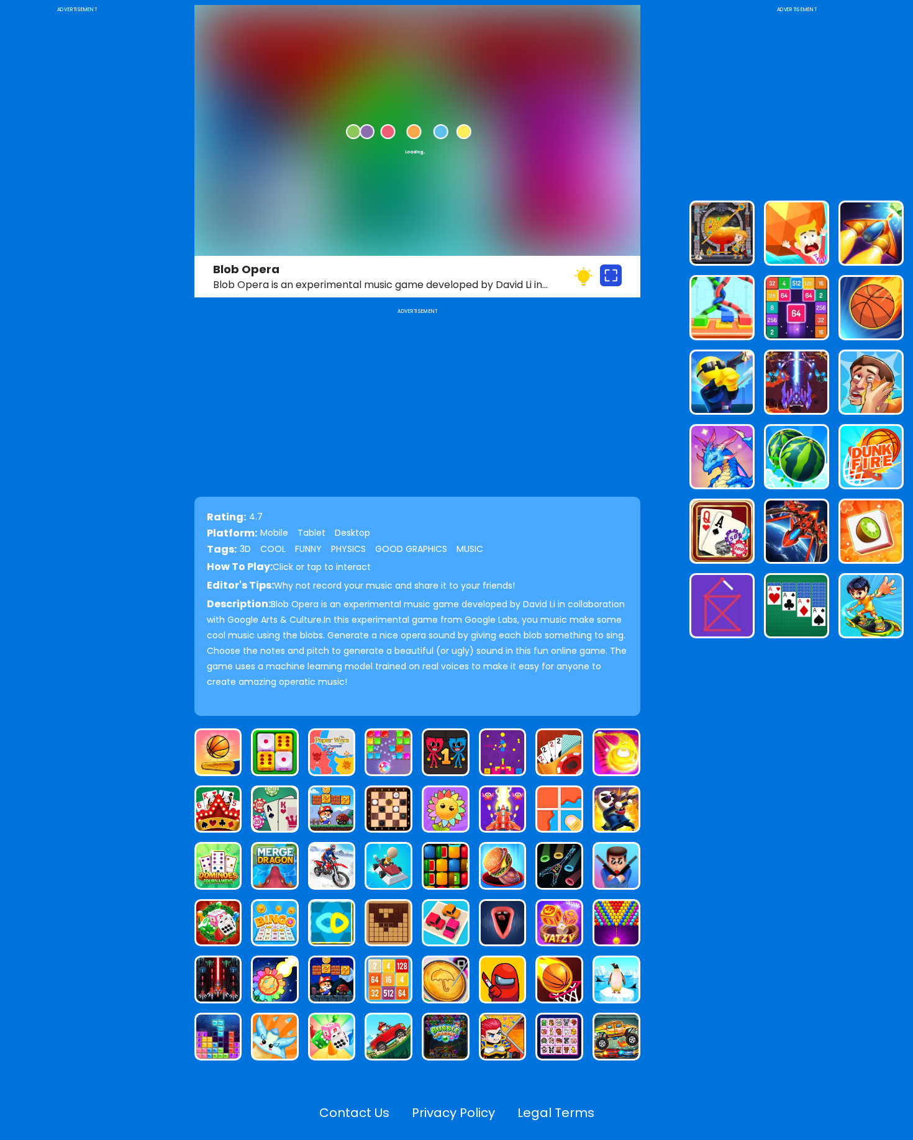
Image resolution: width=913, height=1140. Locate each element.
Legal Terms (555, 1112)
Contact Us (354, 1112)
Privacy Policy (453, 1112)
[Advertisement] (77, 201)
